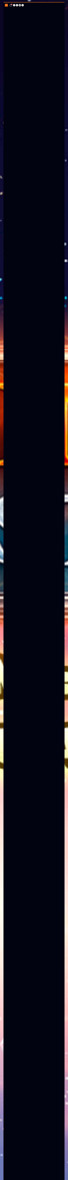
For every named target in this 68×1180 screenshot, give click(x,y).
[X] (17, 5)
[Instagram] (22, 5)
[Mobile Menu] (6, 5)
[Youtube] (20, 5)
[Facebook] (14, 5)
